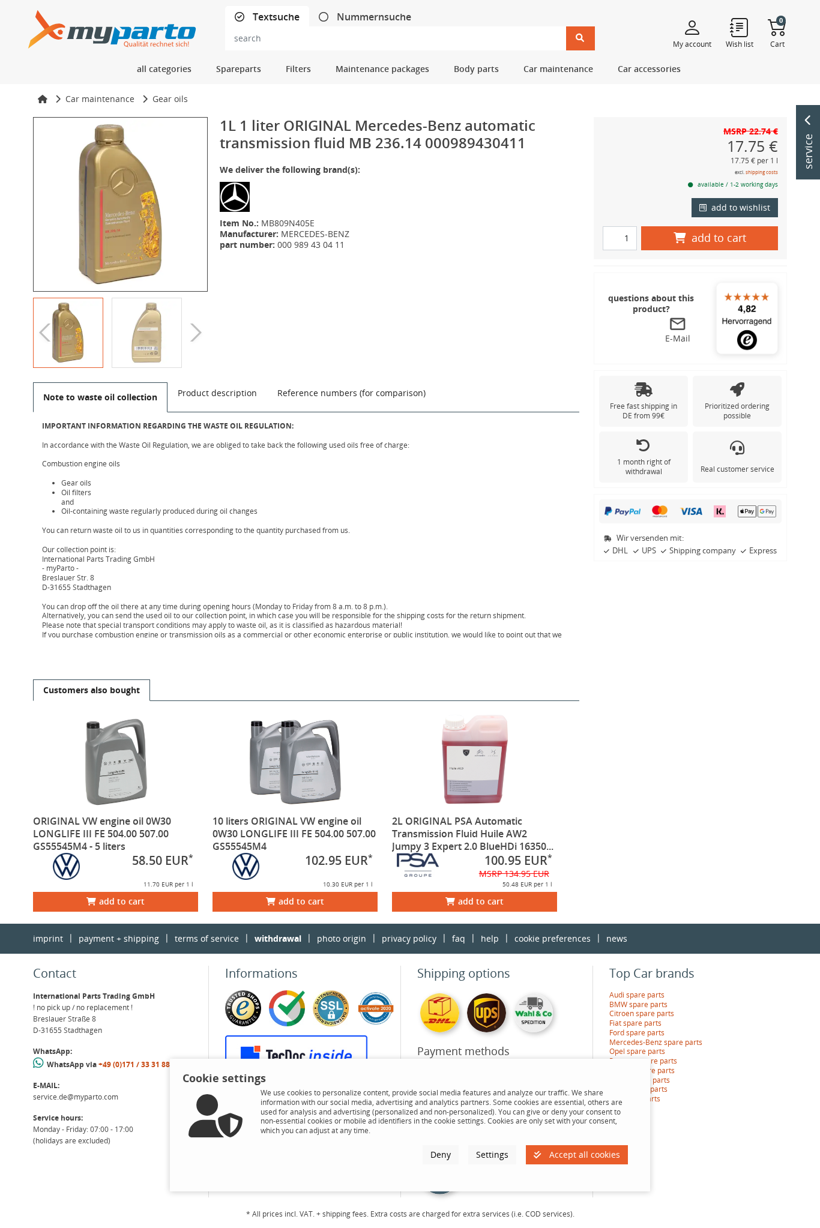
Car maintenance (99, 98)
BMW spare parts (638, 1004)
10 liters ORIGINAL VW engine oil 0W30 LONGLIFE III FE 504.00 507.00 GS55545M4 (294, 833)
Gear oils (170, 98)
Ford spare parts (637, 1033)
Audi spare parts (637, 995)
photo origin (341, 938)
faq (458, 938)
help (490, 938)
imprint (48, 938)
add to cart (122, 901)
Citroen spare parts (641, 1013)
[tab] (267, 17)
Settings (492, 1154)
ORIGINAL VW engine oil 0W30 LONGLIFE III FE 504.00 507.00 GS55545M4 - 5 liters (102, 833)
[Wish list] (740, 27)
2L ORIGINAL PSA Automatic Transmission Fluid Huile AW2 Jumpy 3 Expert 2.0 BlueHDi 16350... (472, 833)
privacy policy (409, 938)
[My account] (692, 27)
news (616, 938)
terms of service (207, 938)
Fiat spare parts (635, 1023)
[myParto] (112, 26)
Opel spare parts (637, 1051)
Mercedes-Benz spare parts (655, 1042)
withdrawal (278, 938)
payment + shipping (119, 938)
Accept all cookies (583, 1154)
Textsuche (275, 17)
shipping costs (762, 172)
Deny (440, 1154)
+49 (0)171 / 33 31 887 (136, 1064)
